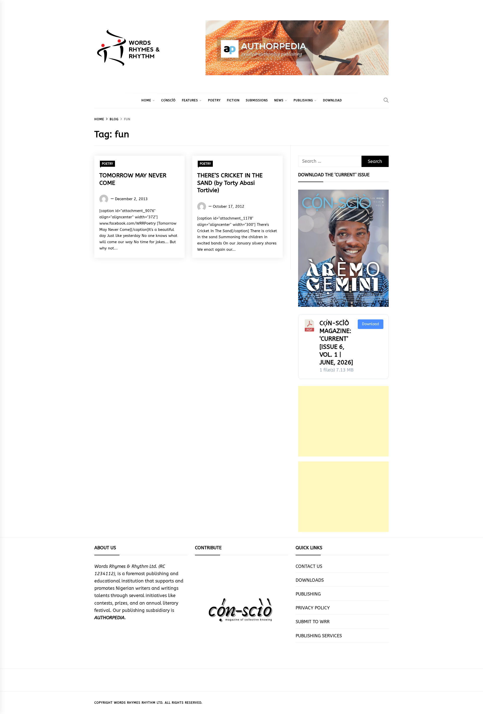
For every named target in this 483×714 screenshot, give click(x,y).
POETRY (214, 100)
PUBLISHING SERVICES (319, 636)
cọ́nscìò (168, 100)
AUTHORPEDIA (109, 617)
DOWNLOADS (310, 580)
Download (370, 324)
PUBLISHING (303, 100)
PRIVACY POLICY (313, 608)
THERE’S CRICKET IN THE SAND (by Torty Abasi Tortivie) (230, 183)
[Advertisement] (343, 421)
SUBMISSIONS (257, 100)
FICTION (233, 100)
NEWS (279, 100)
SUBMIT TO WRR (313, 621)
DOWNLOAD (332, 100)
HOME (146, 100)
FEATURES (190, 100)
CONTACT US (309, 566)
